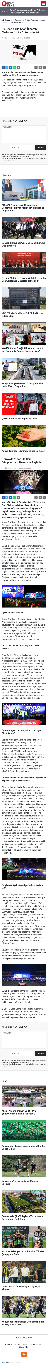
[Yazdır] (18, 67)
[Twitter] (6, 67)
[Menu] (44, 4)
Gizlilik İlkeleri (36, 1344)
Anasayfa (8, 1344)
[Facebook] (3, 67)
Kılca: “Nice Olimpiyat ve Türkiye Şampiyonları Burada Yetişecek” (28, 11)
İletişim (25, 1344)
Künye (17, 1344)
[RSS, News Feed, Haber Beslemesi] (24, 1354)
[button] (36, 67)
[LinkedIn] (10, 67)
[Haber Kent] (8, 3)
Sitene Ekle (23, 1347)
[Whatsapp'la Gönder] (14, 67)
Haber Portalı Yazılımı (13, 1362)
